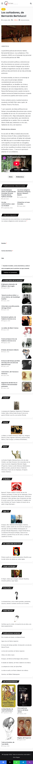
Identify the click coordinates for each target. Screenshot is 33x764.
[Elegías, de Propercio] (24, 726)
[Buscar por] (31, 4)
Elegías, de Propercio (24, 738)
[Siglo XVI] (16, 519)
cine (3, 9)
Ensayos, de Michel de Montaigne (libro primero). (15, 658)
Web (2, 258)
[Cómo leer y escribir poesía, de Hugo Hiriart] (27, 310)
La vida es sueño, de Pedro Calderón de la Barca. (14, 670)
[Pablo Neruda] (16, 618)
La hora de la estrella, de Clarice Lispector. (13, 651)
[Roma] (16, 454)
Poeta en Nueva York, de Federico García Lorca (9, 340)
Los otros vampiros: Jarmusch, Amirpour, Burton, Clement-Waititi (24, 192)
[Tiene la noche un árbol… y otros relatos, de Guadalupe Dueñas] (27, 299)
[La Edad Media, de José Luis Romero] (8, 696)
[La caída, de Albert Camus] (27, 332)
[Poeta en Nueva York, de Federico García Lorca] (27, 343)
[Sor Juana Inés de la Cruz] (16, 551)
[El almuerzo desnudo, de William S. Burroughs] (27, 288)
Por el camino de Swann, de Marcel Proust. (13, 637)
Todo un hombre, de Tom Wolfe (7, 743)
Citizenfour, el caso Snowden (23, 203)
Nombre (4, 243)
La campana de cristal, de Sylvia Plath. (11, 666)
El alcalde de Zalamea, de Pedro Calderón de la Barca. (16, 662)
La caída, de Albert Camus (9, 328)
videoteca (20, 177)
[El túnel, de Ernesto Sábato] (27, 354)
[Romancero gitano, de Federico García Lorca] (27, 321)
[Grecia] (16, 430)
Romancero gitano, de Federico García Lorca (8, 318)
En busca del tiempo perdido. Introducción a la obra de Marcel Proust (10, 362)
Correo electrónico (7, 250)
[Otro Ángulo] (11, 3)
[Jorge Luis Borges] (16, 573)
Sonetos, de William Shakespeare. (10, 674)
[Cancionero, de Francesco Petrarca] (27, 376)
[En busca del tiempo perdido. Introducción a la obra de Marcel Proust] (27, 365)
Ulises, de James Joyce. (8, 655)
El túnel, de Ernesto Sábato (10, 350)
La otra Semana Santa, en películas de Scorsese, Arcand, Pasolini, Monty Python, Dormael (8, 193)
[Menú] (2, 4)
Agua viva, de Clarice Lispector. (10, 641)
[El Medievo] (16, 486)
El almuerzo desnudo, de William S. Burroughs (9, 285)
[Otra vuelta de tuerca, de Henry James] (24, 695)
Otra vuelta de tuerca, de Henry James (22, 710)
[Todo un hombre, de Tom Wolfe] (8, 729)
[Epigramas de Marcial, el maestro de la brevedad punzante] (27, 387)
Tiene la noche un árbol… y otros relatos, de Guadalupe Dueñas (10, 297)
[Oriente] (16, 405)
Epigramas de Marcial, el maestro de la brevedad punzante (9, 384)
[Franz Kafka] (16, 595)
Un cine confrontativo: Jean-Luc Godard (8, 204)
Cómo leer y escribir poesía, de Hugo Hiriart (10, 307)
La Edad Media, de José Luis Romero (7, 710)
